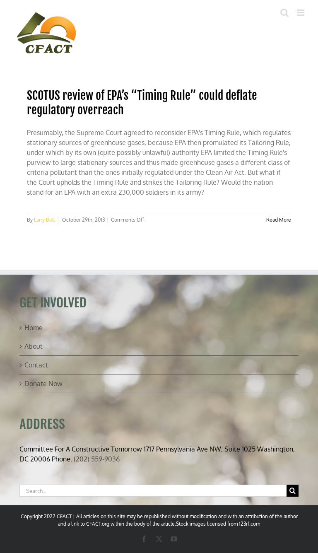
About (33, 346)
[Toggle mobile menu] (301, 12)
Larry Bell (44, 220)
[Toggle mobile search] (284, 12)
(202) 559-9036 (97, 459)
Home (33, 328)
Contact (36, 365)
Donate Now (43, 383)
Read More (278, 220)
